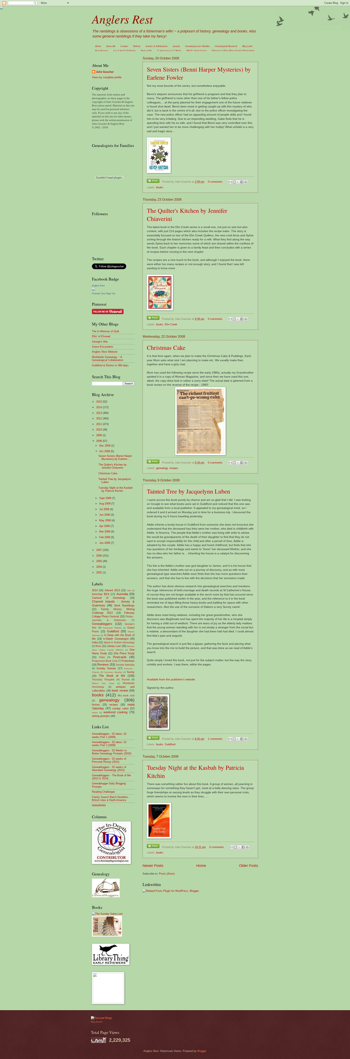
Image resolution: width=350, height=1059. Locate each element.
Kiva (98, 646)
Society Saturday (125, 665)
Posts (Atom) (167, 873)
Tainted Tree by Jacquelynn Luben (188, 491)
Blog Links (247, 46)
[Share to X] (238, 182)
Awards (176, 46)
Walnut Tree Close (103, 683)
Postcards (120, 657)
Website (136, 46)
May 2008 (105, 520)
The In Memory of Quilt (105, 331)
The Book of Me (112, 675)
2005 (99, 561)
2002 (99, 572)
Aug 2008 (105, 503)
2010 (99, 429)
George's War (100, 341)
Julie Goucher (105, 71)
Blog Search (96, 1022)
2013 (99, 412)
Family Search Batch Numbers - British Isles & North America (111, 799)
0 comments (215, 181)
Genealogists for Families (197, 46)
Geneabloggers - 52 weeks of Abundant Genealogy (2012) (109, 769)
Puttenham (128, 660)
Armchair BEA (100, 594)
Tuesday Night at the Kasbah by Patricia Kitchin (115, 489)
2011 (99, 424)
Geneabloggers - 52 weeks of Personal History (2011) (109, 760)
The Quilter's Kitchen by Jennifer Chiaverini (112, 466)
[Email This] (230, 182)
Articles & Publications (156, 46)
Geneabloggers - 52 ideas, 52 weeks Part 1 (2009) (109, 735)
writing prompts (101, 715)
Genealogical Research (226, 46)
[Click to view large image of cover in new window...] (158, 729)
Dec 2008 (105, 445)
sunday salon (120, 708)
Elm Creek (171, 324)
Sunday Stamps (106, 668)
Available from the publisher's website (171, 679)
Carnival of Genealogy (108, 597)
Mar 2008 (105, 531)
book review (120, 690)
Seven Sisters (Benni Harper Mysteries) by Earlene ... (115, 457)
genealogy (162, 468)
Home (98, 46)
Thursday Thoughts (103, 679)
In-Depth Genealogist (116, 638)
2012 (99, 418)
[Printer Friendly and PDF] (153, 181)
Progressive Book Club (104, 661)
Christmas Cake (166, 347)
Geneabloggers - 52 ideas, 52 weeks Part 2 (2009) (109, 744)
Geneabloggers (102, 623)
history (96, 704)
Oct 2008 (105, 451)
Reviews (103, 664)
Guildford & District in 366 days (110, 365)
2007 (99, 549)
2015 (99, 401)
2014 (99, 407)
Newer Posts (153, 866)
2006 (99, 555)
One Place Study (124, 653)
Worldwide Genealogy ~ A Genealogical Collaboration (107, 358)
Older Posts (248, 866)
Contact (124, 46)
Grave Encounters (102, 346)
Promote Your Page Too (103, 293)
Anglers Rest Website (104, 351)
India (95, 642)
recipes (174, 468)
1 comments (215, 738)
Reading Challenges (103, 791)
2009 (99, 435)
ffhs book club (126, 695)
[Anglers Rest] (93, 289)
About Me (110, 46)
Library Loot (114, 646)
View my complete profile (107, 77)
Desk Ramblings (124, 605)
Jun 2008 (105, 514)
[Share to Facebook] (242, 182)
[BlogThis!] (234, 182)
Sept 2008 (105, 498)
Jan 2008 (105, 542)
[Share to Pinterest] (246, 182)
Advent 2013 (112, 590)
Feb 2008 (105, 537)
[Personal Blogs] (101, 1017)
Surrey (130, 672)
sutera (95, 712)
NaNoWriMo (99, 805)
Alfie (129, 590)
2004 (99, 566)
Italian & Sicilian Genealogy (119, 642)
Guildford (170, 744)
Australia (122, 594)
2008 (99, 440)
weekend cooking (116, 712)
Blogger (201, 1051)
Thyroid (125, 679)
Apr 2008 (105, 526)
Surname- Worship (113, 672)
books (159, 187)
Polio (102, 657)
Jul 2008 (104, 509)
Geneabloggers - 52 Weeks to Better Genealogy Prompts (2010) (111, 752)
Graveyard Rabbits (112, 628)
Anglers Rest (122, 19)
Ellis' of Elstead (101, 336)
